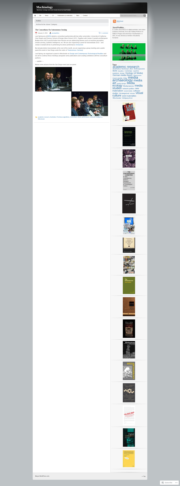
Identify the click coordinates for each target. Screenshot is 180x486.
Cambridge (128, 71)
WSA (49, 36)
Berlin (115, 71)
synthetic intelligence (96, 117)
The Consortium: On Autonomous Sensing (51, 30)
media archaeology (125, 78)
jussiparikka (55, 33)
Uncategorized (124, 93)
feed (120, 21)
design (122, 73)
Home (35, 15)
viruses (132, 93)
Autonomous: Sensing (75, 50)
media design (121, 83)
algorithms (66, 117)
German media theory (122, 75)
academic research (43, 117)
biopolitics (121, 71)
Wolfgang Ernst (127, 98)
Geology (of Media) (134, 73)
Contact (85, 15)
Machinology (44, 7)
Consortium (73, 117)
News (46, 15)
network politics (128, 88)
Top (144, 476)
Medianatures (128, 86)
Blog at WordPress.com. (42, 476)
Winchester (41, 119)
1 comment (104, 33)
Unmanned (79, 45)
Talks (77, 15)
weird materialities (129, 96)
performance (85, 117)
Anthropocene (139, 69)
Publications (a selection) (65, 15)
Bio (40, 15)
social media (128, 91)
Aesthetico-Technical (56, 117)
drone (79, 117)
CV (53, 15)
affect (131, 69)
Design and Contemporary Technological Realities (87, 54)
